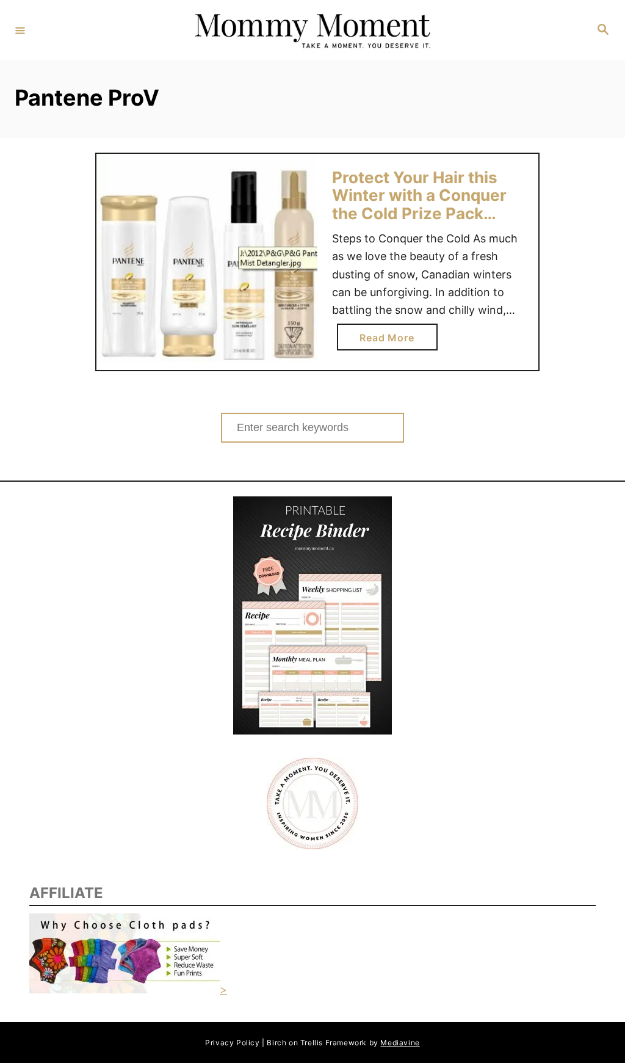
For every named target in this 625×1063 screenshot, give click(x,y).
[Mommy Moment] (310, 30)
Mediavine (399, 1042)
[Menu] (20, 30)
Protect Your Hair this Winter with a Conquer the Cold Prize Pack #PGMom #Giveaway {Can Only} (419, 213)
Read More (391, 340)
